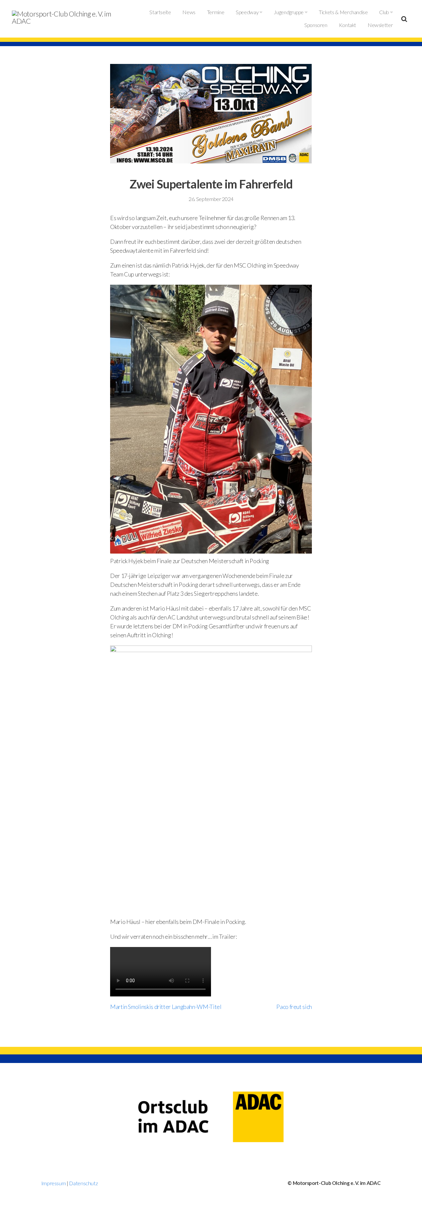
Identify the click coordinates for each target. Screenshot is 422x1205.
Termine (215, 12)
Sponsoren (315, 25)
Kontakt (347, 25)
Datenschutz (83, 1183)
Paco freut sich (294, 1006)
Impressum (53, 1183)
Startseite (160, 12)
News (189, 12)
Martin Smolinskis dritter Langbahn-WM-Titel (166, 1006)
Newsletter (380, 25)
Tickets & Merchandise (343, 12)
